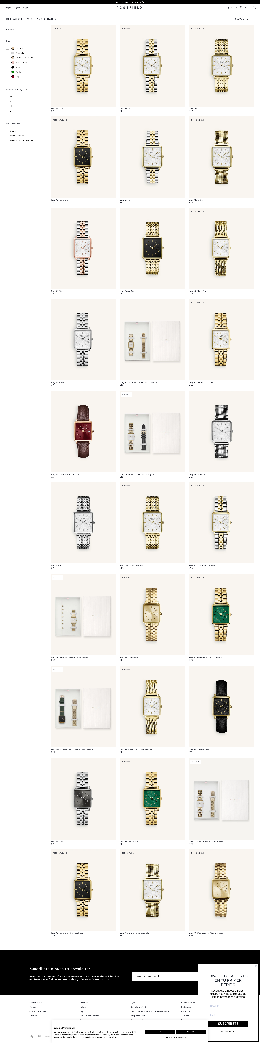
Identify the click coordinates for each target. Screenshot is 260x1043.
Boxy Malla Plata (197, 474)
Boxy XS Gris (57, 841)
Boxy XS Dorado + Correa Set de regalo (138, 382)
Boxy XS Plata (57, 382)
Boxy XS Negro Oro (59, 200)
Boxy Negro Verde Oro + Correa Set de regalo (72, 749)
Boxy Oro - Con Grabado (131, 565)
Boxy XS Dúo (125, 108)
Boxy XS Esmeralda (129, 841)
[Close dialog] (256, 966)
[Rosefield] (129, 8)
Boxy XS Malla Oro (197, 291)
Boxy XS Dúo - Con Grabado (202, 565)
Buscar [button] (234, 7)
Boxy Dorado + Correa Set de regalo (137, 474)
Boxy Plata (56, 565)
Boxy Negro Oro (127, 291)
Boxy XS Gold (57, 108)
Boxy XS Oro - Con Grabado (202, 382)
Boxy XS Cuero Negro (199, 749)
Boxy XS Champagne (129, 657)
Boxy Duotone (126, 200)
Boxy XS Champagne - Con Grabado (206, 933)
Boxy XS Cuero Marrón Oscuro (65, 474)
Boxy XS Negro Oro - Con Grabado (67, 933)
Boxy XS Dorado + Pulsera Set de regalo (69, 657)
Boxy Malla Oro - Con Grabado (134, 933)
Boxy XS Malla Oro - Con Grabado (136, 749)
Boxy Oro (193, 108)
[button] (247, 8)
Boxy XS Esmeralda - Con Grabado (205, 657)
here (115, 1037)
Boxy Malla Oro (196, 200)
